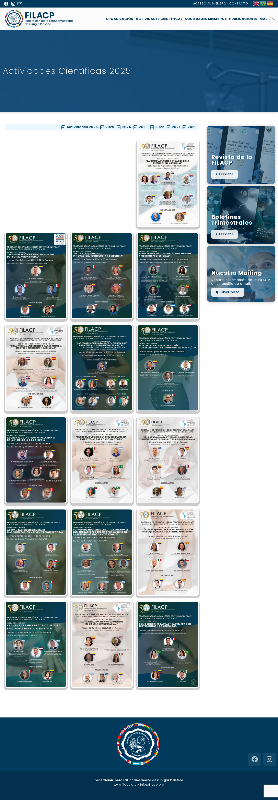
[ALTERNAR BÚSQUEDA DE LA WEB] (274, 19)
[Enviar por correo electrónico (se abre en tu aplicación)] (19, 4)
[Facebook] (254, 759)
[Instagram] (269, 759)
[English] (256, 3)
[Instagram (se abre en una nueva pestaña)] (13, 4)
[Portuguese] (263, 3)
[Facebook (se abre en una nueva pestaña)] (7, 4)
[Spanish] (270, 3)
